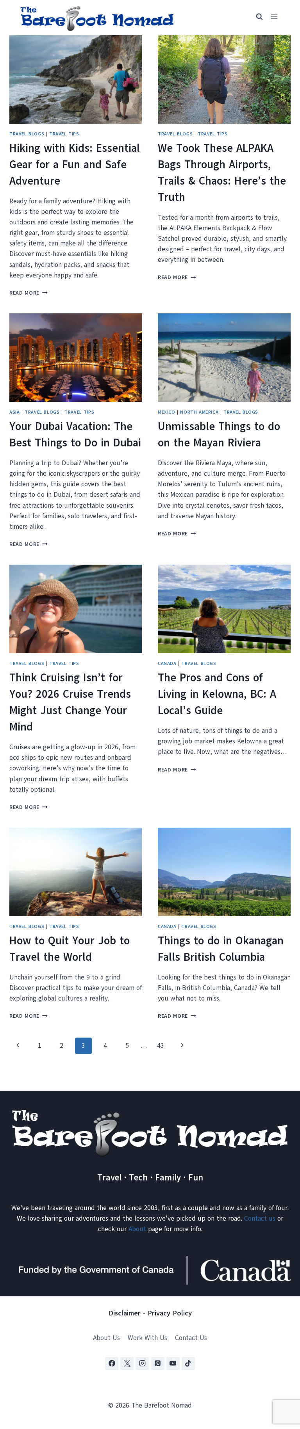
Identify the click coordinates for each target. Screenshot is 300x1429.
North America (199, 412)
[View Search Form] (256, 16)
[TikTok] (188, 1363)
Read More (28, 293)
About (137, 1229)
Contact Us (191, 1337)
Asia (14, 412)
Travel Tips (64, 134)
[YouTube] (173, 1363)
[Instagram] (142, 1363)
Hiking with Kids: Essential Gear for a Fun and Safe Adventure (74, 164)
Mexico (166, 412)
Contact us (259, 1218)
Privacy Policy (170, 1313)
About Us (106, 1337)
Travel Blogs (26, 134)
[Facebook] (111, 1363)
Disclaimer (125, 1313)
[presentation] (75, 79)
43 (160, 1045)
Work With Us (147, 1337)
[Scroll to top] (280, 1384)
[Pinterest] (157, 1363)
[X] (127, 1363)
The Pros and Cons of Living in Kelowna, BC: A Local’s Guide (217, 694)
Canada (167, 663)
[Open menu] (274, 17)
